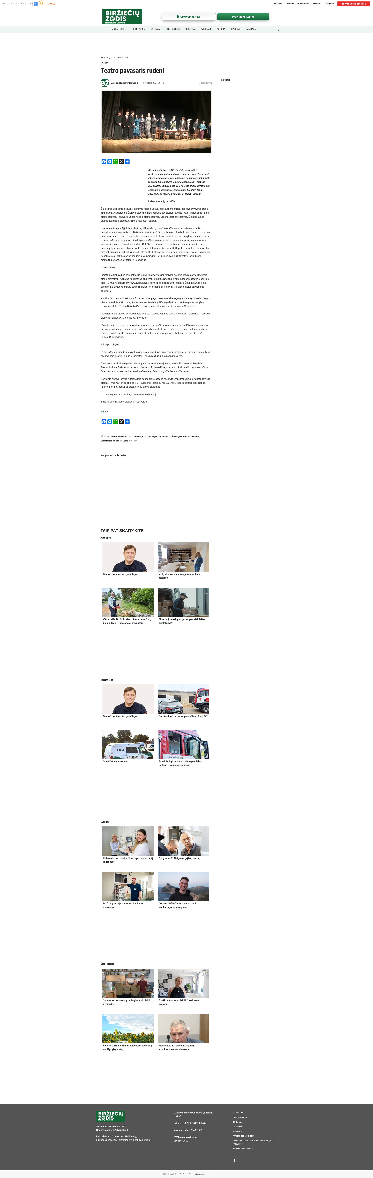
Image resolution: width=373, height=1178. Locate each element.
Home (103, 57)
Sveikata (105, 821)
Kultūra (104, 63)
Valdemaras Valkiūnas (111, 440)
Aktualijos (106, 537)
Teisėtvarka (107, 679)
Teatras (195, 436)
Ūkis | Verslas (107, 963)
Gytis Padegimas (119, 436)
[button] (277, 29)
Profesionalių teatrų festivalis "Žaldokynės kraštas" (166, 436)
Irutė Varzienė (134, 436)
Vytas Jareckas (130, 440)
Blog (108, 57)
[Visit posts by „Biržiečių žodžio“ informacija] (105, 83)
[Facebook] (36, 3)
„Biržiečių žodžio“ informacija (124, 82)
